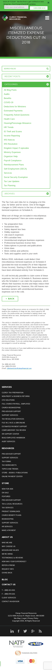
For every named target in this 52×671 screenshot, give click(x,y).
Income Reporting (12, 136)
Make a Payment (9, 530)
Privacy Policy (33, 618)
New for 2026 (7, 489)
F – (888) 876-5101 (8, 594)
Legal (24, 618)
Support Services (10, 415)
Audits (7, 94)
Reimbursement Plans (14, 165)
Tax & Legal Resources (12, 504)
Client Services (9, 598)
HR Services (7, 526)
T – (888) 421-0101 (8, 590)
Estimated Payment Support (14, 426)
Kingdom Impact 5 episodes (16, 148)
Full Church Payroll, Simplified (16, 404)
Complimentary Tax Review (14, 430)
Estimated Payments (13, 111)
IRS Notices (9, 140)
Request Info (8, 569)
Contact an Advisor (10, 601)
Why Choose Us (8, 546)
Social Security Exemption (16, 177)
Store (5, 483)
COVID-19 (8, 102)
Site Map (17, 618)
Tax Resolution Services (13, 419)
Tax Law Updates (11, 181)
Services (8, 173)
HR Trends (9, 127)
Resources (8, 448)
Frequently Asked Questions (16, 115)
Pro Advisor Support (11, 411)
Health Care (9, 119)
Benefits (7, 98)
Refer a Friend (8, 565)
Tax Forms (6, 461)
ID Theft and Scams (13, 131)
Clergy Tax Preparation (12, 393)
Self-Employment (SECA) (15, 169)
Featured (6, 496)
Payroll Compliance (12, 160)
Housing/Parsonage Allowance (17, 123)
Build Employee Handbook (13, 438)
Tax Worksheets (9, 465)
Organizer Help (11, 156)
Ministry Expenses (12, 152)
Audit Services (8, 441)
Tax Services (7, 508)
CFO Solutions (8, 400)
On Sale (5, 493)
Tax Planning (9, 185)
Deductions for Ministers (15, 106)
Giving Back (7, 573)
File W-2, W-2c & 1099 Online (13, 423)
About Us (7, 537)
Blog (5, 579)
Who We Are (7, 543)
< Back (10, 298)
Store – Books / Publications (15, 473)
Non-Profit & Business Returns (16, 396)
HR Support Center (10, 434)
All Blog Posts (10, 90)
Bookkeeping (8, 519)
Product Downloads (11, 511)
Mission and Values (10, 550)
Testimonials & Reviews (12, 558)
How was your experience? (14, 561)
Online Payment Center (12, 476)
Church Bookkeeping (11, 408)
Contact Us (8, 584)
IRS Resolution (10, 144)
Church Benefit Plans (11, 515)
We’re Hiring (7, 554)
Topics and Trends (10, 469)
